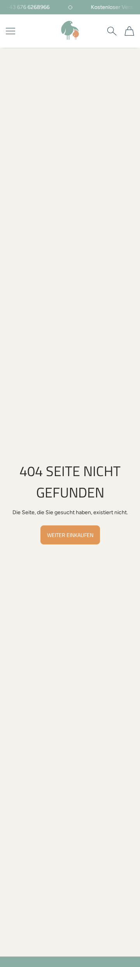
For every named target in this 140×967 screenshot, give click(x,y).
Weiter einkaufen (70, 535)
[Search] (112, 31)
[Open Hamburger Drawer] (10, 31)
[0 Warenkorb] (129, 31)
